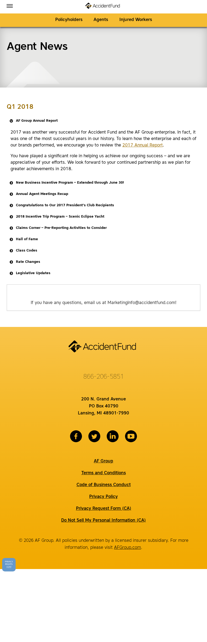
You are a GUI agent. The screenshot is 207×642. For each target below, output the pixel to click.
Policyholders (68, 20)
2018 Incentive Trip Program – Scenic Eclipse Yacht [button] (60, 216)
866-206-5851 (103, 377)
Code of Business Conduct (104, 485)
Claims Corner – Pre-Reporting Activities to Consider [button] (61, 228)
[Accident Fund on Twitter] (94, 436)
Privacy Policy (103, 497)
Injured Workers (135, 20)
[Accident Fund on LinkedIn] (113, 436)
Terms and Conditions (103, 473)
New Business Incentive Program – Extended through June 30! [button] (70, 182)
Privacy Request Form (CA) (103, 509)
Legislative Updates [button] (33, 273)
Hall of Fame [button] (27, 239)
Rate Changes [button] (28, 262)
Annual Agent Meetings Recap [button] (42, 194)
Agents (101, 20)
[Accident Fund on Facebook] (76, 436)
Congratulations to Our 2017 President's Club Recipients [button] (65, 205)
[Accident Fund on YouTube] (131, 436)
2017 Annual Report (142, 145)
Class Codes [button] (26, 250)
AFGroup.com (127, 548)
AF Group (103, 461)
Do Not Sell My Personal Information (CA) (103, 520)
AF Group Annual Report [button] (37, 121)
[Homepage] (104, 7)
